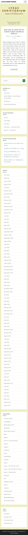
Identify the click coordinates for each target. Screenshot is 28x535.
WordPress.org (8, 523)
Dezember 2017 (8, 310)
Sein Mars (6, 124)
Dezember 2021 (8, 206)
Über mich (7, 93)
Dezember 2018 (8, 288)
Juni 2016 (6, 342)
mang (5, 151)
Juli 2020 (6, 244)
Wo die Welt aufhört (9, 500)
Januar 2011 (7, 405)
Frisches (6, 459)
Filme (5, 453)
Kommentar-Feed (8, 520)
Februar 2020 (7, 260)
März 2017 (7, 326)
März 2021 (7, 225)
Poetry (6, 485)
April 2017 (6, 323)
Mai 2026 (6, 178)
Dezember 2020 (8, 231)
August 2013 (7, 361)
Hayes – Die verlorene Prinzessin (13, 469)
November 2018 (8, 291)
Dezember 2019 (8, 266)
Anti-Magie (7, 120)
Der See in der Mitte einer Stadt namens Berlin (14, 31)
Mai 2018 (6, 301)
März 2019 (7, 285)
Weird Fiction (7, 494)
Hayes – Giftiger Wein (10, 472)
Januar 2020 (7, 263)
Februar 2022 (7, 200)
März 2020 (7, 257)
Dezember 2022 (8, 194)
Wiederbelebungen (9, 497)
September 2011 (8, 383)
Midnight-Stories (8, 481)
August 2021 (7, 213)
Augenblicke (7, 421)
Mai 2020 (6, 250)
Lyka (20, 36)
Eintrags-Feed (7, 517)
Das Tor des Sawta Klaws (11, 440)
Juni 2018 (6, 298)
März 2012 (7, 380)
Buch (5, 434)
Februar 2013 (7, 367)
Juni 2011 (6, 389)
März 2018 (7, 304)
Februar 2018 (7, 307)
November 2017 (8, 314)
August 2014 (7, 355)
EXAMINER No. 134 (14, 151)
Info (5, 478)
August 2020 (7, 241)
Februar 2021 (7, 228)
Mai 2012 (6, 377)
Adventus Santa (8, 418)
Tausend (6, 488)
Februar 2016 (7, 348)
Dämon (6, 437)
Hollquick (6, 475)
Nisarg (16, 533)
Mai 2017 (6, 320)
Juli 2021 (6, 216)
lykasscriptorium (8, 143)
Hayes (5, 462)
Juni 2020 (6, 247)
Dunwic (6, 444)
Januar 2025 (7, 181)
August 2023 (7, 184)
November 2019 (8, 269)
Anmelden (6, 513)
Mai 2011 (6, 392)
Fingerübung (7, 456)
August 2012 (7, 370)
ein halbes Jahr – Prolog (17, 148)
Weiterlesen (14, 69)
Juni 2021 (6, 219)
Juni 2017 (6, 317)
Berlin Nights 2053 (9, 425)
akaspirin (6, 148)
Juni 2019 (6, 276)
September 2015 (8, 351)
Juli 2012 (6, 374)
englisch (6, 447)
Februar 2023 (7, 190)
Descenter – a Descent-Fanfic (12, 127)
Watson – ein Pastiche (10, 130)
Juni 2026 (6, 175)
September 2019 (8, 273)
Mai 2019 (6, 279)
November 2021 (8, 209)
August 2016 (7, 336)
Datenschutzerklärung (10, 104)
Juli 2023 (6, 187)
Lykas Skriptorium (8, 2)
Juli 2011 (6, 386)
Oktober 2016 (7, 332)
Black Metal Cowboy (9, 431)
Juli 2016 (6, 339)
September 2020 (8, 238)
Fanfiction (6, 450)
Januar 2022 (7, 203)
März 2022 (7, 197)
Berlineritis (7, 428)
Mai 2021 (6, 222)
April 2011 (6, 396)
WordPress (22, 531)
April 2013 (6, 364)
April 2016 (6, 345)
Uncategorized (8, 491)
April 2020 (7, 254)
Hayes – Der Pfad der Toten (11, 466)
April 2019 (6, 282)
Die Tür (6, 117)
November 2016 (8, 329)
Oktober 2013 (7, 358)
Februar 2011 (7, 402)
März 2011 (6, 399)
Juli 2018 (6, 295)
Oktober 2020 (8, 235)
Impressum (7, 101)
